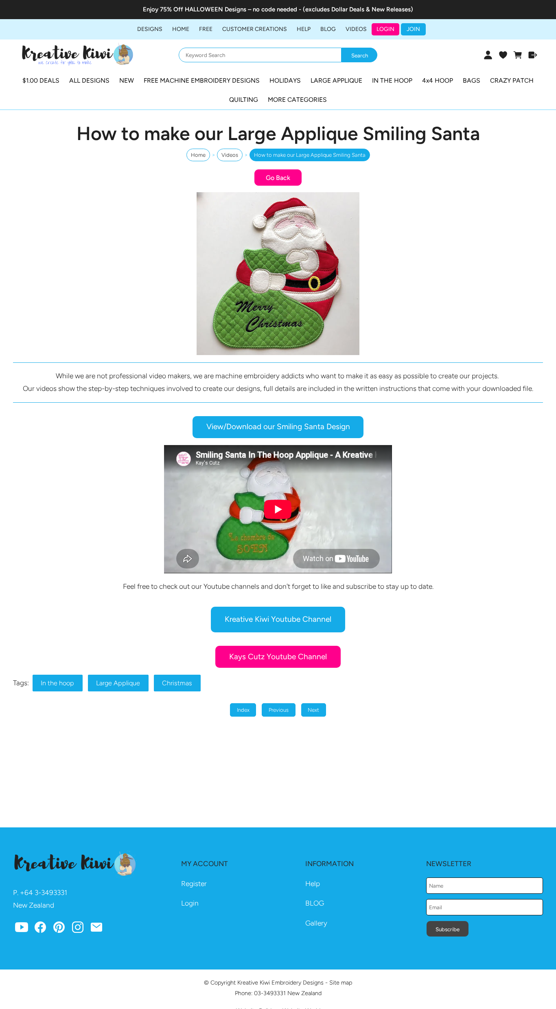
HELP (304, 29)
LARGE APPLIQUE (336, 80)
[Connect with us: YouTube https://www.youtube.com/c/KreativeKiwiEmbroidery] (21, 929)
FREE (205, 29)
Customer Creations (254, 29)
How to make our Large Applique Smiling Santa (310, 155)
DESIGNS (149, 29)
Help (312, 884)
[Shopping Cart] (517, 55)
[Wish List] (502, 55)
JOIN (413, 29)
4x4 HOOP (437, 80)
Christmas (177, 683)
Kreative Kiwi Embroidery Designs (280, 982)
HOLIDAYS (285, 80)
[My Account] (487, 55)
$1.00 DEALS (40, 80)
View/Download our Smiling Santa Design (278, 426)
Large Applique (118, 683)
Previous (279, 710)
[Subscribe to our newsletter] (96, 929)
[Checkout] (533, 55)
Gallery (316, 923)
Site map (340, 982)
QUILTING (243, 99)
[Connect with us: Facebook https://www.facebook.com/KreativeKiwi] (40, 929)
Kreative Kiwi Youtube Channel (278, 619)
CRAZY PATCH (512, 80)
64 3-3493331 (45, 892)
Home (180, 29)
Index (243, 710)
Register (194, 884)
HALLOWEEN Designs (215, 9)
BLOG (328, 29)
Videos (356, 29)
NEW (126, 80)
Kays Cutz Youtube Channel (278, 656)
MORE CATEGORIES (297, 99)
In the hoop (57, 683)
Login (385, 29)
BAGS (471, 80)
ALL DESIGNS (89, 80)
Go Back (278, 178)
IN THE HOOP (392, 80)
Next (313, 710)
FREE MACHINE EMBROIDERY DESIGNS (202, 80)
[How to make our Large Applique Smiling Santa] (278, 353)
